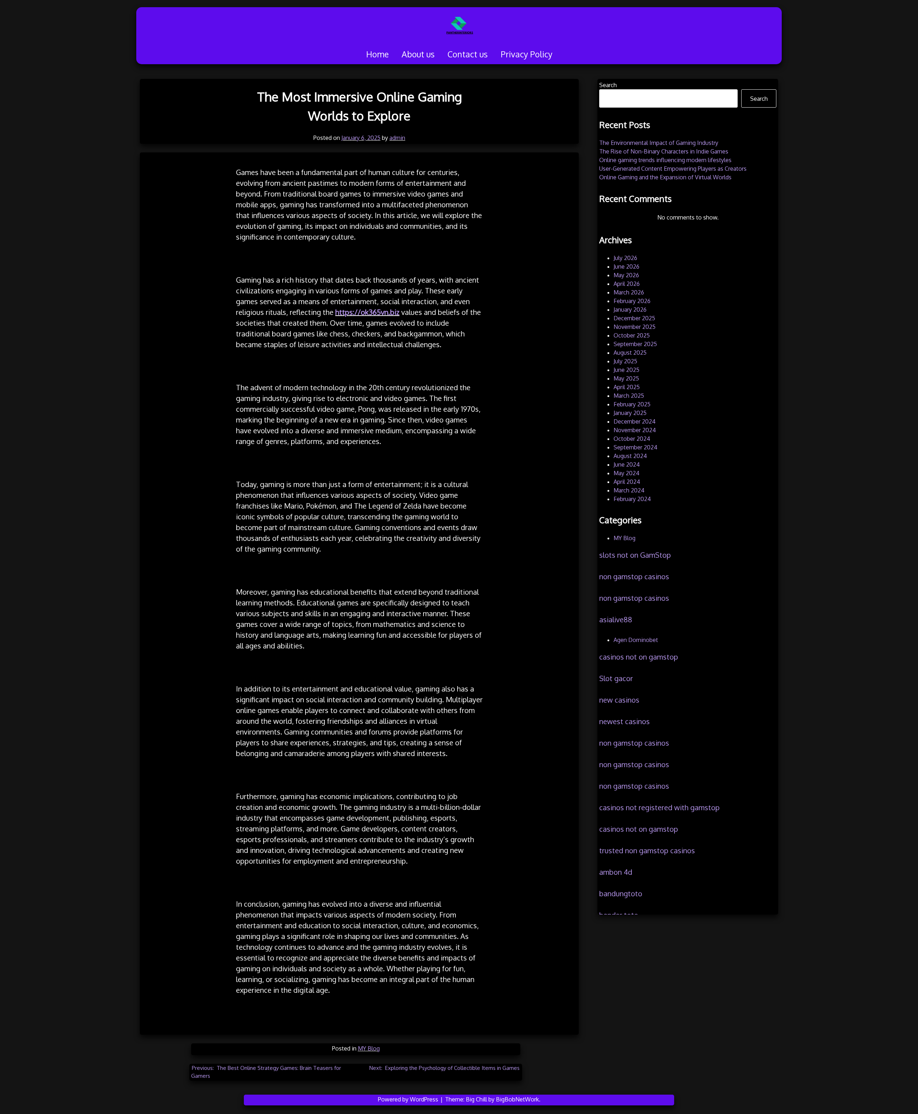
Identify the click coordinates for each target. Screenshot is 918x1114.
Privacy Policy (526, 54)
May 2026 (626, 275)
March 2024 (629, 490)
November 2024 (635, 430)
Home (377, 54)
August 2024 (630, 455)
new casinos (619, 699)
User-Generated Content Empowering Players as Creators (673, 168)
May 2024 (626, 473)
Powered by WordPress (409, 1099)
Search (608, 85)
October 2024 (632, 438)
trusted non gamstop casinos (647, 850)
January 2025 (630, 412)
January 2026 (630, 309)
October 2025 (632, 335)
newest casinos (624, 721)
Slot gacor (616, 678)
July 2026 (625, 257)
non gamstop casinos (634, 576)
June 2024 (627, 464)
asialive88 (615, 619)
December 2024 (635, 421)
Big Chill (476, 1099)
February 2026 (632, 301)
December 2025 (634, 318)
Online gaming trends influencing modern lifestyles (665, 160)
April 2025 (627, 387)
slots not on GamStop (635, 555)
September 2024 (635, 447)
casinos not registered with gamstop (659, 807)
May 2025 (626, 378)
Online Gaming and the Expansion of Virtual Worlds (665, 177)
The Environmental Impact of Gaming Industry (658, 142)
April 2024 (627, 481)
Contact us (468, 54)
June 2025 (626, 369)
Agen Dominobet (636, 639)
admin (397, 137)
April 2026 (627, 283)
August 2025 (630, 352)
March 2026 (629, 292)
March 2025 (629, 395)
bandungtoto (620, 893)
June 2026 (626, 266)
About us (418, 54)
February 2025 (632, 404)
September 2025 (635, 344)
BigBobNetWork (517, 1099)
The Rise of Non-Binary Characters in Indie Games (663, 151)
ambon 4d (615, 872)
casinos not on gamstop (638, 656)
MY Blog (369, 1048)
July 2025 (625, 361)
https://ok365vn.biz (367, 312)
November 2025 (635, 326)
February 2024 (632, 498)
